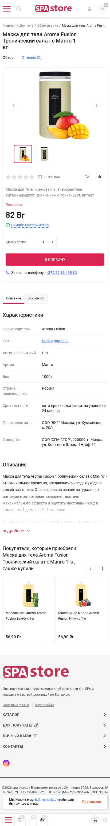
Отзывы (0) (32, 57)
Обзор (8, 57)
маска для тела (55, 341)
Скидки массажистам (30, 225)
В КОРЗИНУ (55, 259)
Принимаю (91, 802)
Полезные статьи (16, 705)
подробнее (14, 530)
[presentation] (13, 105)
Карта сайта (44, 705)
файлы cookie (44, 800)
